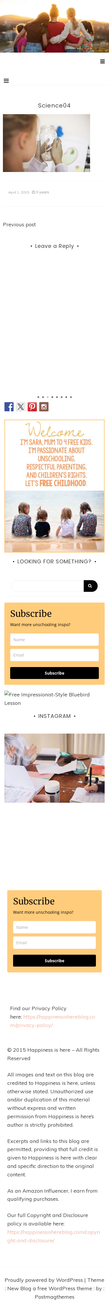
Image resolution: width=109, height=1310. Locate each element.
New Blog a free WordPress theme (50, 1288)
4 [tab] (52, 397)
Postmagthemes (54, 1296)
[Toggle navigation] (6, 80)
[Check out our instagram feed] (44, 406)
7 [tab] (66, 397)
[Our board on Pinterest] (32, 406)
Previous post (19, 224)
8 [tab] (71, 397)
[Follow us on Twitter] (20, 406)
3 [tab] (48, 397)
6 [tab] (61, 397)
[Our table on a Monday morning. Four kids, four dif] (54, 784)
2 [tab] (43, 397)
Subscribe (54, 673)
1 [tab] (38, 397)
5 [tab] (57, 397)
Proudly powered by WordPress (44, 1280)
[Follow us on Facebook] (9, 406)
